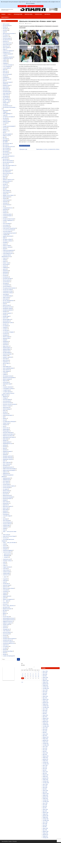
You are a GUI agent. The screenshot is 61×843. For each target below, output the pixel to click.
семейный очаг (6, 526)
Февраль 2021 (45, 774)
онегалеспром (6, 382)
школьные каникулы (7, 632)
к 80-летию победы (7, 231)
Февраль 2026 (45, 680)
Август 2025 (45, 690)
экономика (5, 637)
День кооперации (6, 149)
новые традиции (6, 371)
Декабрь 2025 (45, 683)
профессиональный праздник (9, 470)
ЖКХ (4, 189)
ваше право (5, 72)
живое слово (5, 185)
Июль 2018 (45, 823)
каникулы (5, 244)
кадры (4, 237)
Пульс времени (6, 482)
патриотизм (5, 413)
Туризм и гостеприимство (8, 599)
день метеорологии (7, 152)
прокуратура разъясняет (8, 467)
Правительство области (8, 435)
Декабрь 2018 (45, 815)
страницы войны (6, 573)
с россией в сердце (7, 515)
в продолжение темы (7, 58)
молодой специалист (7, 313)
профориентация (6, 479)
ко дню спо (5, 258)
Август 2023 (45, 727)
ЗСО (4, 206)
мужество (5, 317)
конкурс (4, 261)
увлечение (5, 604)
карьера (4, 248)
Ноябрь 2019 (45, 798)
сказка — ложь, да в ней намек (9, 542)
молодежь (5, 311)
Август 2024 (45, 708)
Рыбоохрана (5, 514)
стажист (4, 565)
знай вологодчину (6, 200)
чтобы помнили (6, 630)
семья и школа (6, 534)
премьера (5, 445)
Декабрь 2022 (45, 740)
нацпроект (5, 355)
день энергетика (6, 171)
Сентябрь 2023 (46, 726)
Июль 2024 (45, 710)
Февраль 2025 (45, 699)
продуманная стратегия (8, 459)
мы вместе (5, 324)
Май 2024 (45, 713)
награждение (5, 341)
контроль (5, 266)
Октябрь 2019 (45, 800)
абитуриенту (5, 28)
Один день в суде (23, 149)
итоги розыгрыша (6, 226)
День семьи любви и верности (9, 165)
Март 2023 (45, 735)
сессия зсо (5, 537)
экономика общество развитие (9, 638)
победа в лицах (6, 423)
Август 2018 (45, 822)
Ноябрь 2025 (45, 685)
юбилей (4, 649)
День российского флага (8, 160)
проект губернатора (7, 464)
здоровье (5, 193)
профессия (5, 471)
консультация (6, 264)
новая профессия (6, 366)
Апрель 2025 (45, 696)
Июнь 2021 (45, 768)
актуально (5, 30)
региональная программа (8, 497)
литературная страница (8, 292)
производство (6, 465)
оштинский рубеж (6, 401)
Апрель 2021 (45, 771)
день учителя (5, 168)
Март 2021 (45, 773)
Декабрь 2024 (45, 702)
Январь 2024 (45, 719)
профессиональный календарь (9, 468)
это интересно (6, 646)
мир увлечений (6, 302)
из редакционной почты (8, 207)
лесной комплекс (6, 281)
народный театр (6, 350)
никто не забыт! (6, 363)
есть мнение (5, 182)
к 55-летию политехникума (8, 229)
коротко (4, 269)
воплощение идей (6, 91)
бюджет (4, 49)
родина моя (5, 504)
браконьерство (6, 46)
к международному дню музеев (9, 233)
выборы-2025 (5, 102)
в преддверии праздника (8, 57)
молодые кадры (6, 316)
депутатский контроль (7, 173)
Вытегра (23, 665)
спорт (4, 562)
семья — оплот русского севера (9, 531)
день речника (5, 159)
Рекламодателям (18, 14)
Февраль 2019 (45, 812)
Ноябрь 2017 (45, 836)
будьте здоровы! (6, 47)
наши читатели (6, 360)
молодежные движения (7, 310)
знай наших (5, 201)
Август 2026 (45, 671)
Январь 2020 (45, 795)
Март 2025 (45, 697)
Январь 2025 (45, 701)
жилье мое (5, 187)
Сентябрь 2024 (46, 707)
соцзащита (6, 557)
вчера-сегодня (6, 97)
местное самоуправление (8, 300)
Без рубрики (5, 35)
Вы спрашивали (6, 99)
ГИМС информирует (7, 113)
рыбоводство (5, 512)
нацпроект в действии (7, 357)
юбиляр (4, 652)
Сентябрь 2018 (46, 820)
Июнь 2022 (45, 749)
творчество (5, 586)
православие (5, 438)
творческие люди (6, 585)
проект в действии (6, 462)
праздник (5, 440)
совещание (5, 548)
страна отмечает (6, 570)
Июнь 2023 (45, 730)
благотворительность (7, 42)
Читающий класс (6, 629)
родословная (5, 509)
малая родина (6, 299)
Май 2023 (45, 732)
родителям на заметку (7, 506)
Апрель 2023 (45, 734)
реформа (5, 500)
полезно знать (6, 427)
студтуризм (5, 578)
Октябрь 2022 (45, 743)
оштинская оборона (7, 399)
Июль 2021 (45, 767)
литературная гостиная (7, 291)
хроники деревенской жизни (8, 619)
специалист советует (7, 560)
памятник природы (6, 409)
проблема (5, 454)
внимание (5, 83)
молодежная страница (7, 308)
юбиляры (5, 654)
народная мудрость (7, 347)
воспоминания (6, 96)
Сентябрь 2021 (46, 763)
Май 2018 (44, 826)
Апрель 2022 (45, 752)
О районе (5, 374)
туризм (4, 597)
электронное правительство (8, 643)
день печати (5, 154)
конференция (5, 267)
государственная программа (8, 126)
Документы (47, 14)
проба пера (5, 453)
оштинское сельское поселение (9, 404)
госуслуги (5, 127)
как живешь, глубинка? (7, 240)
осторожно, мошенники (7, 387)
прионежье (5, 449)
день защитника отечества (8, 146)
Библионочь (5, 41)
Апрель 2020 (45, 790)
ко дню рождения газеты (8, 253)
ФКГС (4, 615)
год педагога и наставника (8, 116)
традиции (5, 593)
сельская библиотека (7, 522)
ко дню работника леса (7, 251)
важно (4, 69)
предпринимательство (7, 443)
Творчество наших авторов (8, 588)
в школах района (6, 68)
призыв (4, 448)
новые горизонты (6, 369)
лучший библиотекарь (7, 295)
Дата (4, 137)
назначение (5, 344)
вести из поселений (7, 74)
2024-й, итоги (5, 24)
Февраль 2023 (45, 737)
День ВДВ (5, 141)
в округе (4, 55)
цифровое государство (7, 622)
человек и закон (6, 624)
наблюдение (5, 335)
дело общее (5, 138)
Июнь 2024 (45, 712)
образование (29, 23)
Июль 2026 (45, 672)
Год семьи (5, 118)
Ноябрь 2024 (45, 704)
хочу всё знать (6, 616)
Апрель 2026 (45, 677)
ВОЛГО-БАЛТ (6, 88)
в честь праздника (6, 66)
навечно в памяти (6, 336)
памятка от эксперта (7, 405)
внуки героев (5, 86)
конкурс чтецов (6, 262)
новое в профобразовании (8, 368)
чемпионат (5, 626)
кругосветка (5, 273)
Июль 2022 (45, 748)
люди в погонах (6, 297)
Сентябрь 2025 (46, 688)
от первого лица (6, 390)
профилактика (6, 473)
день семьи (5, 163)
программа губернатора (8, 457)
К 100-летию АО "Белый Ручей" (9, 228)
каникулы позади (6, 245)
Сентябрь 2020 (46, 782)
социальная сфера (7, 552)
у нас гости (5, 602)
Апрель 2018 (45, 828)
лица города (5, 294)
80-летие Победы (6, 25)
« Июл (22, 682)
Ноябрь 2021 (45, 760)
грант (4, 132)
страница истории (6, 571)
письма (4, 420)
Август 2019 (45, 803)
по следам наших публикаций (9, 421)
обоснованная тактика (7, 376)
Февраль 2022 (45, 756)
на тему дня (5, 333)
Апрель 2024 (45, 715)
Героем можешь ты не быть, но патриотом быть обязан (47, 149)
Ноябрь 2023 (45, 723)
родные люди (5, 508)
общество (5, 380)
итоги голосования (6, 223)
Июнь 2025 (45, 693)
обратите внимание (7, 379)
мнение (4, 303)
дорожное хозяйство (7, 181)
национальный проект (7, 354)
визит (4, 80)
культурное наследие (7, 278)
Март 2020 (45, 792)
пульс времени (6, 481)
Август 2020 (45, 784)
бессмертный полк (7, 39)
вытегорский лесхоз (7, 105)
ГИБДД (4, 112)
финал (4, 611)
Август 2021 (45, 765)
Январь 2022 (45, 757)
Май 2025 (45, 694)
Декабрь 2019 (45, 796)
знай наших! (5, 203)
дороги (4, 178)
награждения (5, 343)
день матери (5, 151)
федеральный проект (7, 608)
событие (4, 545)
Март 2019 (45, 811)
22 (35, 676)
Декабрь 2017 (45, 834)
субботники (5, 580)
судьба (4, 582)
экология (4, 635)
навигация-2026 (6, 338)
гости (4, 124)
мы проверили (6, 325)
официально (5, 396)
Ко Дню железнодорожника (8, 250)
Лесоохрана (5, 283)
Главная (3, 14)
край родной (5, 272)
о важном (5, 372)
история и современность (8, 220)
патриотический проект (7, 415)
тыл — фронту (6, 600)
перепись (5, 418)
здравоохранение (6, 196)
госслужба (5, 123)
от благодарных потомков (8, 388)
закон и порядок (6, 190)
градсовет (5, 129)
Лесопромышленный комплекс (9, 288)
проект (4, 460)
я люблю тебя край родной (8, 655)
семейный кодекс (6, 525)
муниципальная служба (8, 322)
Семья (4, 529)
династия (5, 176)
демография (5, 140)
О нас (9, 14)
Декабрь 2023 (45, 721)
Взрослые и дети (6, 79)
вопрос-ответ (5, 94)
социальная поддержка (7, 550)
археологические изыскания (8, 33)
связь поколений (6, 520)
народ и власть (6, 346)
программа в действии (7, 456)
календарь (5, 242)
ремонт (5, 576)
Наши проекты (4, 17)
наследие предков (6, 352)
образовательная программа (9, 377)
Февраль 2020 (45, 793)
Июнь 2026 (45, 674)
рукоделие (5, 511)
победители (5, 424)
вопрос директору (6, 93)
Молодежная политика (7, 306)
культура (5, 275)
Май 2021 (44, 770)
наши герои (5, 358)
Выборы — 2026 (6, 101)
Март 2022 (45, 754)
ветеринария (5, 77)
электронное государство (8, 641)
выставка (5, 104)
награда (4, 339)
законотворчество (6, 192)
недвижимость (6, 361)
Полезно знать (38, 14)
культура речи (6, 277)
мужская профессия (7, 319)
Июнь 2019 (45, 806)
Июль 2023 (45, 729)
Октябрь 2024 (45, 705)
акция (4, 31)
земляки (4, 198)
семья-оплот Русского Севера (9, 536)
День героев (5, 145)
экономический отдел (7, 640)
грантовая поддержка (7, 134)
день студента (6, 167)
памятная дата (6, 407)
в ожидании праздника (7, 53)
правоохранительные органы (9, 437)
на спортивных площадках (8, 332)
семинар (4, 528)
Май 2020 (45, 789)
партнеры (5, 412)
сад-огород (5, 518)
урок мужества (6, 607)
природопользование (7, 451)
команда (4, 259)
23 (38, 676)
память (4, 410)
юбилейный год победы (8, 651)
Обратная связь (28, 14)
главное (4, 115)
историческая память (7, 214)
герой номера (5, 110)
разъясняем (5, 493)
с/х (3, 517)
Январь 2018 (45, 833)
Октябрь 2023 (45, 724)
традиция (5, 594)
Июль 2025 (45, 691)
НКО (4, 365)
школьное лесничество (25, 145)
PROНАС (5, 27)
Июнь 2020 (45, 787)
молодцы (5, 314)
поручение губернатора (7, 432)
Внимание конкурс (6, 85)
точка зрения (5, 589)
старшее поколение (7, 567)
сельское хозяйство (7, 523)
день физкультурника (7, 170)
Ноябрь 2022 (45, 741)
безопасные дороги (7, 38)
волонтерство (6, 90)
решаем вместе (6, 503)
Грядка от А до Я (6, 135)
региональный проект (7, 498)
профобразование (6, 478)
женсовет (5, 184)
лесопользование (6, 286)
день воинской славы (7, 143)
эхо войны (5, 648)
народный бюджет (6, 349)
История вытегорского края (8, 218)
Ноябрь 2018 (45, 817)
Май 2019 (44, 807)
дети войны (5, 174)
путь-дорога (5, 489)
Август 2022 (45, 746)
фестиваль (5, 610)
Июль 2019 (45, 804)
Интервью (5, 211)
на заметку (5, 328)
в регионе (5, 61)
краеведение (5, 270)
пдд (3, 416)
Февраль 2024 (45, 718)
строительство (6, 574)
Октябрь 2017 (45, 837)
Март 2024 (45, 716)
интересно (5, 212)
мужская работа (6, 321)
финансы (5, 613)
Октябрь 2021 (45, 762)
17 (22, 676)
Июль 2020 (45, 785)
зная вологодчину (6, 204)
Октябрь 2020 (45, 781)
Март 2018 (45, 829)
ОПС (4, 385)
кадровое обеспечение (7, 236)
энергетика (5, 644)
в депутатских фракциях (8, 50)
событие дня (5, 547)
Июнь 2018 (45, 825)
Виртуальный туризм (7, 82)
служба (4, 544)
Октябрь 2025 (45, 686)
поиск (4, 426)
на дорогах (5, 327)
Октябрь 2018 (45, 818)
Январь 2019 (45, 814)
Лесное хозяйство (6, 280)
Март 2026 (45, 679)
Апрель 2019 (45, 809)
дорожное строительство (8, 179)
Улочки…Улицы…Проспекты (8, 605)
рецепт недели (6, 501)
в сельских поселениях (7, 64)
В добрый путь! (6, 52)
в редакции (5, 63)
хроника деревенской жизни (8, 618)
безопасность (6, 36)
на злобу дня (5, 330)
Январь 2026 (45, 682)
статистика (5, 568)
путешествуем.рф (6, 487)
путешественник (6, 484)
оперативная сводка (7, 383)
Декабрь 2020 (45, 778)
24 (22, 678)
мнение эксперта (6, 305)
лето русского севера (7, 289)
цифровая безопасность (8, 621)
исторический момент (7, 215)
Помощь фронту (6, 430)
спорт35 (4, 563)
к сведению (5, 234)
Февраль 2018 (45, 831)
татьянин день (6, 583)
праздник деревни (6, 442)
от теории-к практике (7, 391)
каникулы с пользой (7, 247)
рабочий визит (6, 492)
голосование (5, 119)
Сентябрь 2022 (46, 745)
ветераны (5, 75)
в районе (4, 60)
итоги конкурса (6, 225)
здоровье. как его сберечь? (8, 195)
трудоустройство (6, 596)
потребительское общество (8, 434)
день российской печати (8, 162)
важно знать (5, 71)
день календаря (6, 148)
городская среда (6, 121)
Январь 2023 (45, 738)
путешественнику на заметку (9, 486)
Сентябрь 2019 (46, 801)
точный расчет (6, 591)
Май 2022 (45, 751)
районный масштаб (7, 495)
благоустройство (6, 44)
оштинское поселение (7, 402)
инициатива (5, 209)
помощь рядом (6, 429)
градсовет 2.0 (5, 130)
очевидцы (5, 398)
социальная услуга (7, 559)
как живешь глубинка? (7, 239)
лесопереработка (6, 284)
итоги (4, 222)
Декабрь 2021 (45, 759)
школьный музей (6, 633)
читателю (5, 627)
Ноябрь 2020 (45, 779)
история (4, 217)
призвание (5, 446)
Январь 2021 (45, 776)
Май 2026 (45, 675)
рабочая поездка (6, 490)
